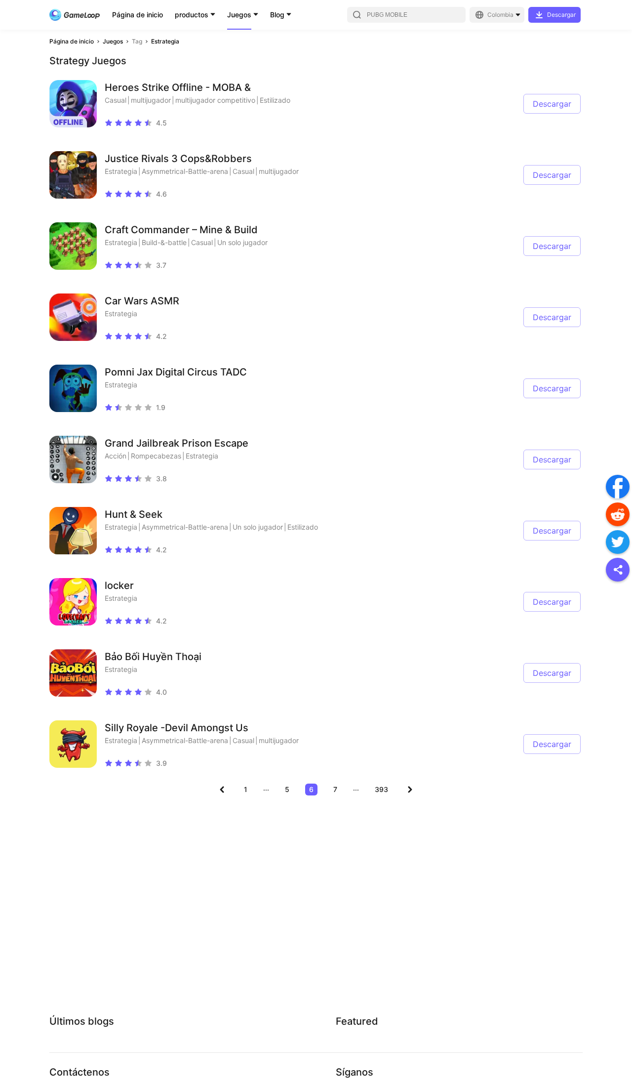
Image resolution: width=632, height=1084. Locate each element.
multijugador (151, 100)
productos (191, 14)
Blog (277, 14)
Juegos (239, 14)
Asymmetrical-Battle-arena (185, 171)
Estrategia (165, 41)
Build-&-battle (164, 242)
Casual (115, 100)
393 (381, 789)
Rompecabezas (156, 456)
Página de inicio (137, 14)
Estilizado (275, 100)
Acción (115, 456)
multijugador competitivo (215, 100)
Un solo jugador (242, 242)
